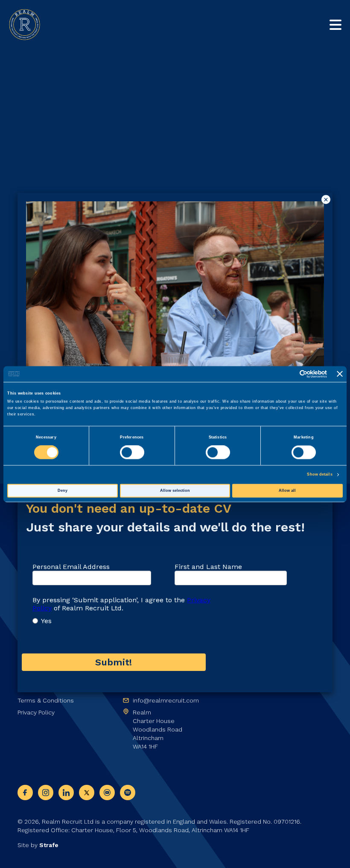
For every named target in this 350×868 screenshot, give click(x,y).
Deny (62, 490)
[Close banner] (340, 374)
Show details (319, 475)
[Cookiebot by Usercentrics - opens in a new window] (289, 374)
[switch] (132, 452)
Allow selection (175, 490)
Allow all (287, 490)
